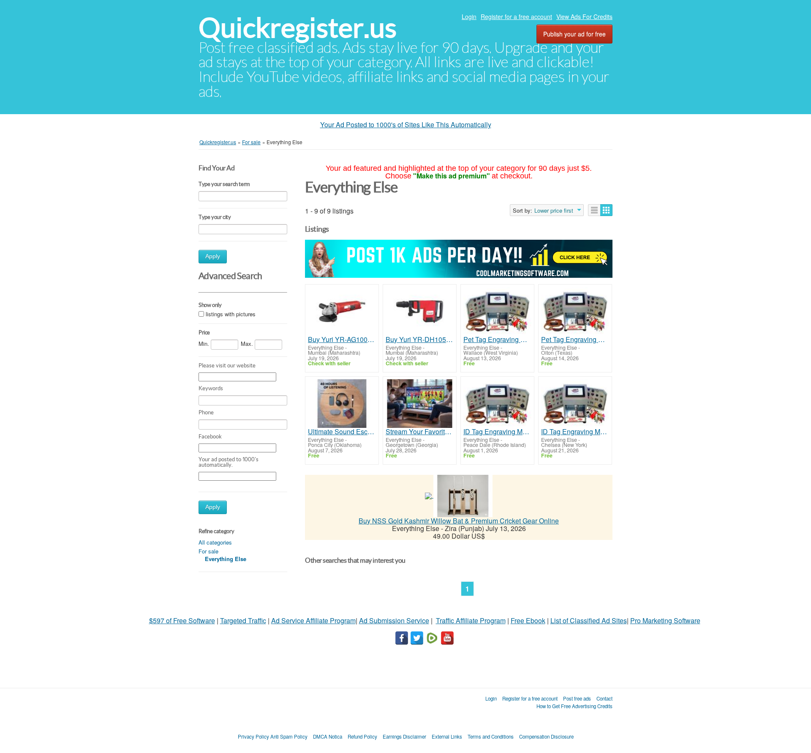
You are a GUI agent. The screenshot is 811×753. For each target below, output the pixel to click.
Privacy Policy (253, 736)
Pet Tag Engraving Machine (497, 339)
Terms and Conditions (491, 736)
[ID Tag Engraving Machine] (497, 403)
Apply (212, 256)
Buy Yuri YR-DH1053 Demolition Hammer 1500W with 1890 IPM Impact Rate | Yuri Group (420, 339)
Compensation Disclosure (546, 736)
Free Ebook (528, 620)
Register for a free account (516, 16)
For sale (208, 551)
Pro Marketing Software (665, 620)
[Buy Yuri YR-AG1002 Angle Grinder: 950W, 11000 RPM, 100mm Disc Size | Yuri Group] (342, 311)
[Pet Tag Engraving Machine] (497, 311)
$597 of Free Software (182, 620)
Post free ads (577, 698)
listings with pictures (231, 314)
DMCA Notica (327, 736)
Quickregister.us (298, 27)
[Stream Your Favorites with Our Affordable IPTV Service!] (420, 403)
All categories (215, 542)
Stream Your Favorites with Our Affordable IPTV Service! (420, 431)
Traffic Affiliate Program (471, 620)
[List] (594, 210)
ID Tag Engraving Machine (497, 431)
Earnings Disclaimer (404, 736)
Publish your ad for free (574, 34)
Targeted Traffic (243, 620)
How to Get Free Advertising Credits (574, 706)
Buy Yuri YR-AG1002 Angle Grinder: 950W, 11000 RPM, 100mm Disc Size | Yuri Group (342, 339)
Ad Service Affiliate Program (313, 620)
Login (469, 16)
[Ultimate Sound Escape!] (342, 403)
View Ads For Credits (584, 16)
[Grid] (606, 210)
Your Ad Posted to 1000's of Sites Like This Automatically (405, 124)
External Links (447, 736)
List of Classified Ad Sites (588, 620)
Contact (604, 698)
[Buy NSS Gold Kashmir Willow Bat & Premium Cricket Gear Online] (463, 495)
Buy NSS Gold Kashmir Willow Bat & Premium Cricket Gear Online (459, 521)
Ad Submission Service (394, 620)
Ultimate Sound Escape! (342, 431)
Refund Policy (362, 736)
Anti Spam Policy (289, 736)
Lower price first (553, 210)
